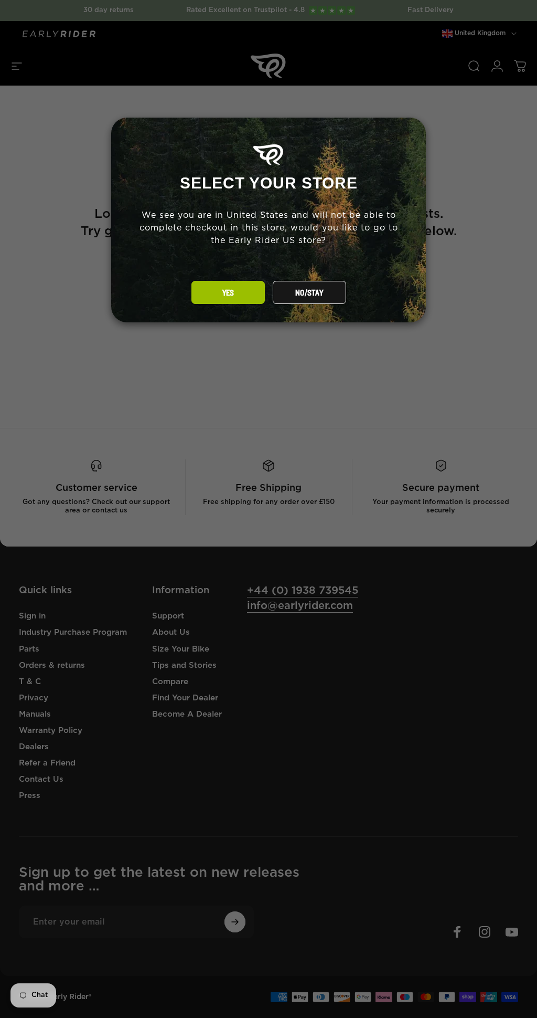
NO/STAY (309, 293)
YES (228, 293)
